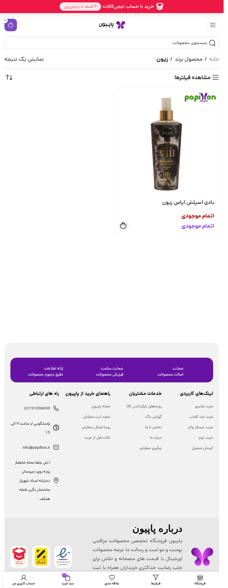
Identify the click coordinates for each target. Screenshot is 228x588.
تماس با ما (153, 427)
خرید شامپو (204, 406)
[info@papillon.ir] (56, 447)
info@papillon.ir (36, 448)
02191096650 (37, 408)
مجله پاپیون (100, 406)
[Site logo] (112, 25)
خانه (214, 59)
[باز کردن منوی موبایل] (213, 25)
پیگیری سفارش (150, 448)
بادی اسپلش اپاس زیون (188, 202)
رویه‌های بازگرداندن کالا (144, 406)
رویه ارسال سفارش (96, 427)
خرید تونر (205, 437)
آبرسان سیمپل (202, 448)
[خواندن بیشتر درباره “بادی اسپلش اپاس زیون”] (123, 225)
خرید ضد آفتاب (201, 417)
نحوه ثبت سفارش (96, 417)
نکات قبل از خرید (97, 437)
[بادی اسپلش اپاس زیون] (166, 141)
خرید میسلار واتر (200, 427)
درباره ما (156, 437)
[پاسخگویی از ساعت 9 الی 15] (56, 428)
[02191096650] (56, 408)
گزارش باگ (153, 417)
